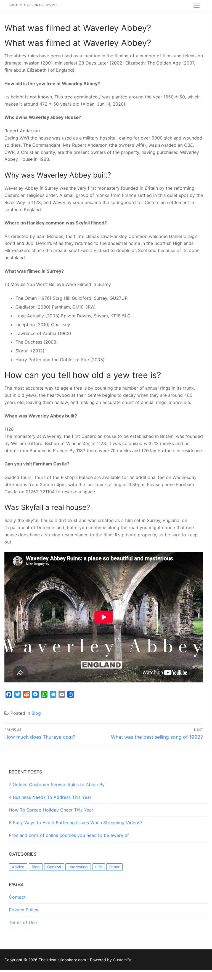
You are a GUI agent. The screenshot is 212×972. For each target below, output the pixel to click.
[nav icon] (196, 6)
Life (98, 866)
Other (114, 866)
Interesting (78, 866)
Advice (18, 866)
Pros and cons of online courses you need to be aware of (69, 835)
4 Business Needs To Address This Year (50, 797)
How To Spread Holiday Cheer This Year (51, 810)
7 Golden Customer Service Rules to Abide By (57, 784)
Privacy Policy (23, 909)
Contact (17, 897)
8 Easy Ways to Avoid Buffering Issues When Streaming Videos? (75, 822)
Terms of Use (23, 922)
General (54, 866)
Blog (36, 713)
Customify (122, 959)
